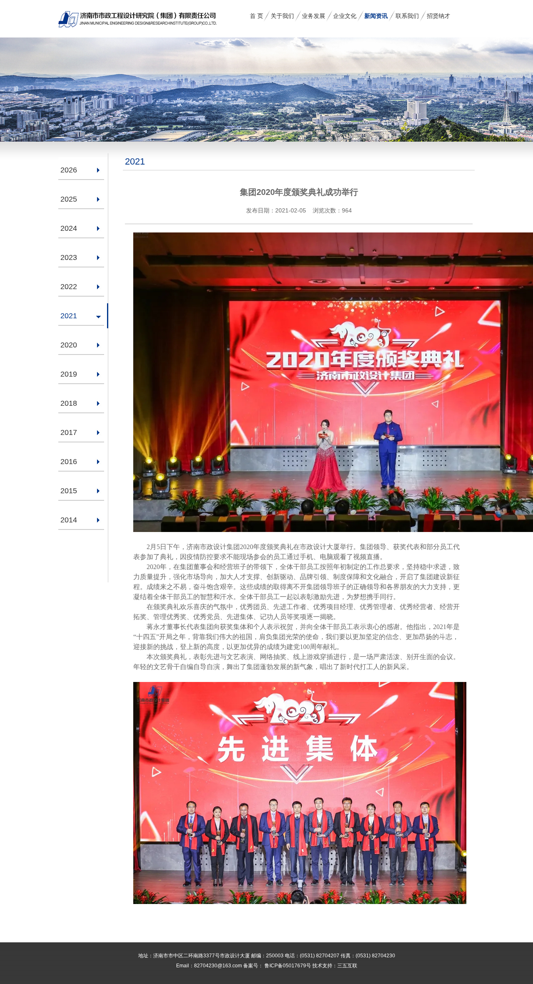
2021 (68, 316)
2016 (68, 461)
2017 (68, 432)
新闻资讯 (376, 15)
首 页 (256, 15)
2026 (68, 170)
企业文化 (344, 15)
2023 (68, 257)
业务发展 (313, 15)
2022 (68, 286)
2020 (68, 345)
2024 (68, 228)
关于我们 (282, 15)
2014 (68, 520)
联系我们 (407, 15)
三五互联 (347, 966)
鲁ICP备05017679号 (287, 966)
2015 (68, 491)
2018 (68, 403)
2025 (68, 199)
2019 (68, 374)
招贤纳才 (438, 15)
